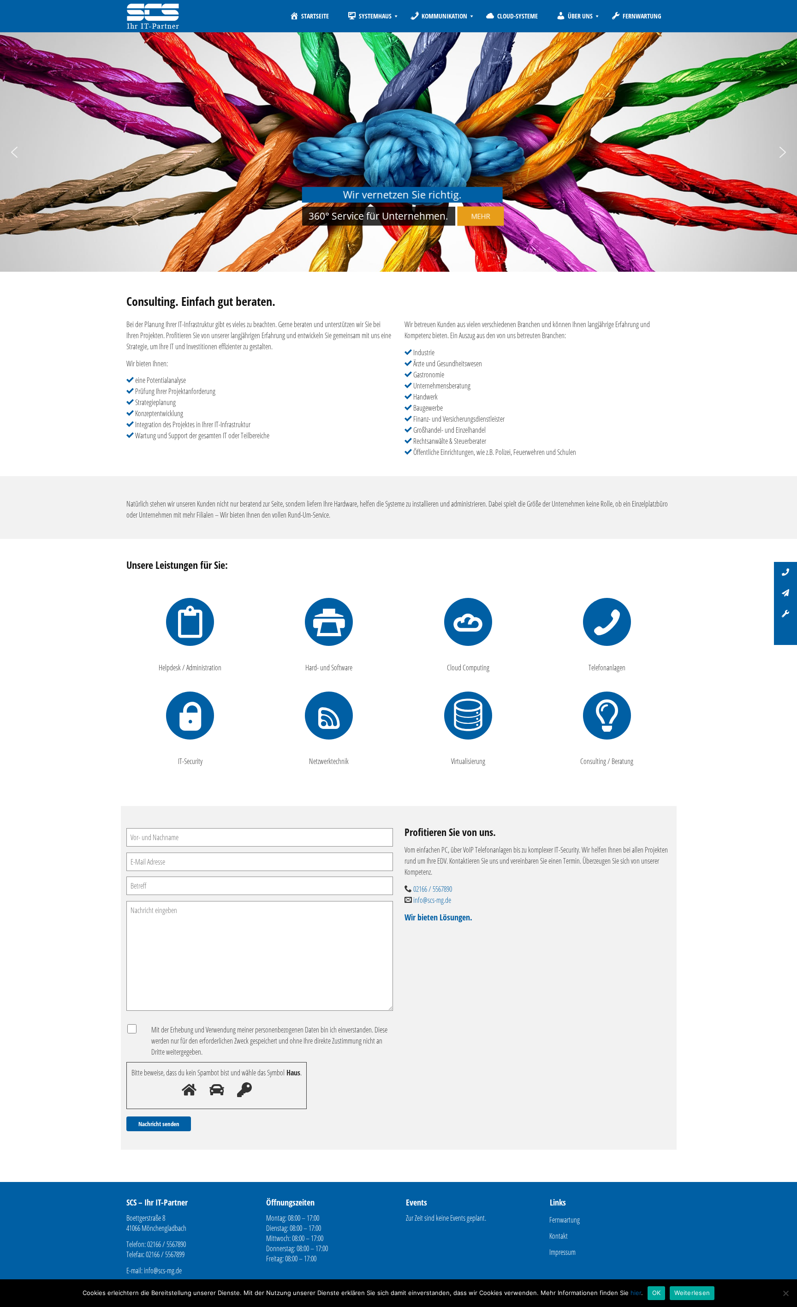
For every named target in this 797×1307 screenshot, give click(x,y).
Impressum (562, 1252)
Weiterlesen (692, 1292)
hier (635, 1292)
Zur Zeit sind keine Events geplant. (446, 1218)
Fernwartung (564, 1220)
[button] (14, 152)
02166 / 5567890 (432, 889)
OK (656, 1292)
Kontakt (558, 1236)
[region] (398, 151)
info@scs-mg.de (432, 900)
